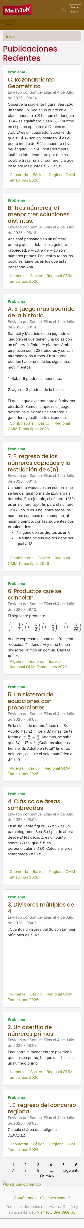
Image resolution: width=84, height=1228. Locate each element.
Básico (39, 174)
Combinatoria (22, 423)
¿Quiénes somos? (54, 1198)
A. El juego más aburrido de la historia (41, 312)
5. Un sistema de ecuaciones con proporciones (30, 701)
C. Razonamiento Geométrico (31, 83)
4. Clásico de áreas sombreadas (34, 805)
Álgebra (17, 661)
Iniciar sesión (75, 9)
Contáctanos (25, 1198)
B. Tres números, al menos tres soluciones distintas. (39, 214)
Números (18, 275)
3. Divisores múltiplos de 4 (41, 908)
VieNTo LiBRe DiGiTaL (56, 1212)
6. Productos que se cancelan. (34, 594)
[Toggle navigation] (8, 24)
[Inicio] (17, 9)
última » (47, 1176)
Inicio (10, 36)
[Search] (64, 9)
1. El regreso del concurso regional (42, 1108)
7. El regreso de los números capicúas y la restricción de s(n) (39, 463)
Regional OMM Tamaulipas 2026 (38, 666)
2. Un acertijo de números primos (30, 1030)
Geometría (19, 174)
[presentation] (69, 104)
